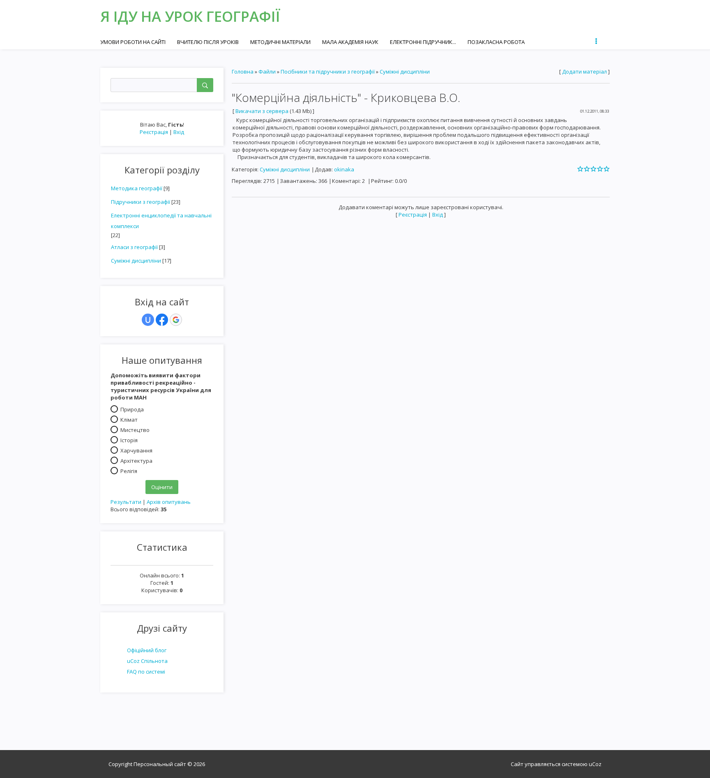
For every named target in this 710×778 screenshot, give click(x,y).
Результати (126, 502)
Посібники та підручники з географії (328, 71)
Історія (129, 440)
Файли (267, 71)
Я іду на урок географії (190, 16)
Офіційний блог (146, 650)
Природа (132, 409)
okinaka (344, 169)
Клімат (129, 419)
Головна (243, 71)
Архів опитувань (169, 502)
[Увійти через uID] (148, 320)
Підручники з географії (140, 201)
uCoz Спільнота (147, 661)
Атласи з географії (134, 247)
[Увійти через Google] (176, 320)
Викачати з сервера (261, 111)
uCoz (595, 764)
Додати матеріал (584, 71)
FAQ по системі (146, 671)
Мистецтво (135, 430)
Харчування (136, 450)
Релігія (128, 471)
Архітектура (136, 460)
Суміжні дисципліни (136, 260)
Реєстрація (154, 132)
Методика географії (136, 188)
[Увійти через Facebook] (162, 320)
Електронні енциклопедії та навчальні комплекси (161, 221)
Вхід (178, 132)
